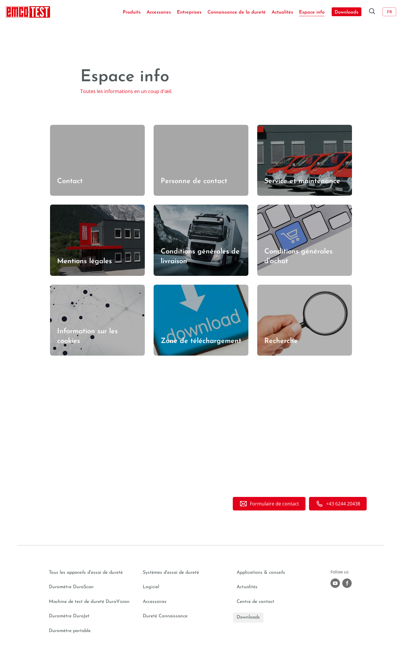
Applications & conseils (261, 572)
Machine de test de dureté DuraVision (89, 601)
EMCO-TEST (28, 12)
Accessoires (159, 12)
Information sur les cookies (80, 288)
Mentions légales (68, 208)
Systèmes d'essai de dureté (171, 572)
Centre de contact (255, 601)
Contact (58, 128)
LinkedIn (347, 583)
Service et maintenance (283, 128)
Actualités (282, 12)
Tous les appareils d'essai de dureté (86, 572)
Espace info (312, 12)
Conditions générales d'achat (289, 208)
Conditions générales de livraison (190, 208)
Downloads (346, 12)
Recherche (269, 288)
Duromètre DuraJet (69, 616)
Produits (132, 12)
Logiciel (151, 587)
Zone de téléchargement (181, 288)
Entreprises (189, 12)
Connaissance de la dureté (236, 12)
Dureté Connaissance (165, 616)
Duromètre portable (70, 631)
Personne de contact (177, 128)
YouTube (335, 583)
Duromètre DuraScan (71, 587)
